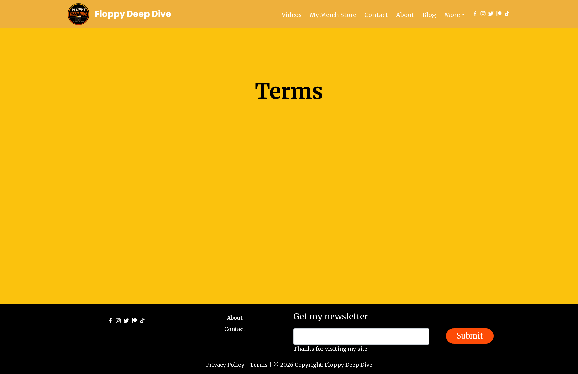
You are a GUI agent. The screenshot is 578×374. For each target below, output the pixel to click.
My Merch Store (333, 15)
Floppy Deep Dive (133, 14)
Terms (259, 364)
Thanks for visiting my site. (331, 348)
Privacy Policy (225, 364)
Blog (429, 15)
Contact (376, 15)
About (405, 15)
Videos (292, 15)
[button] (454, 15)
